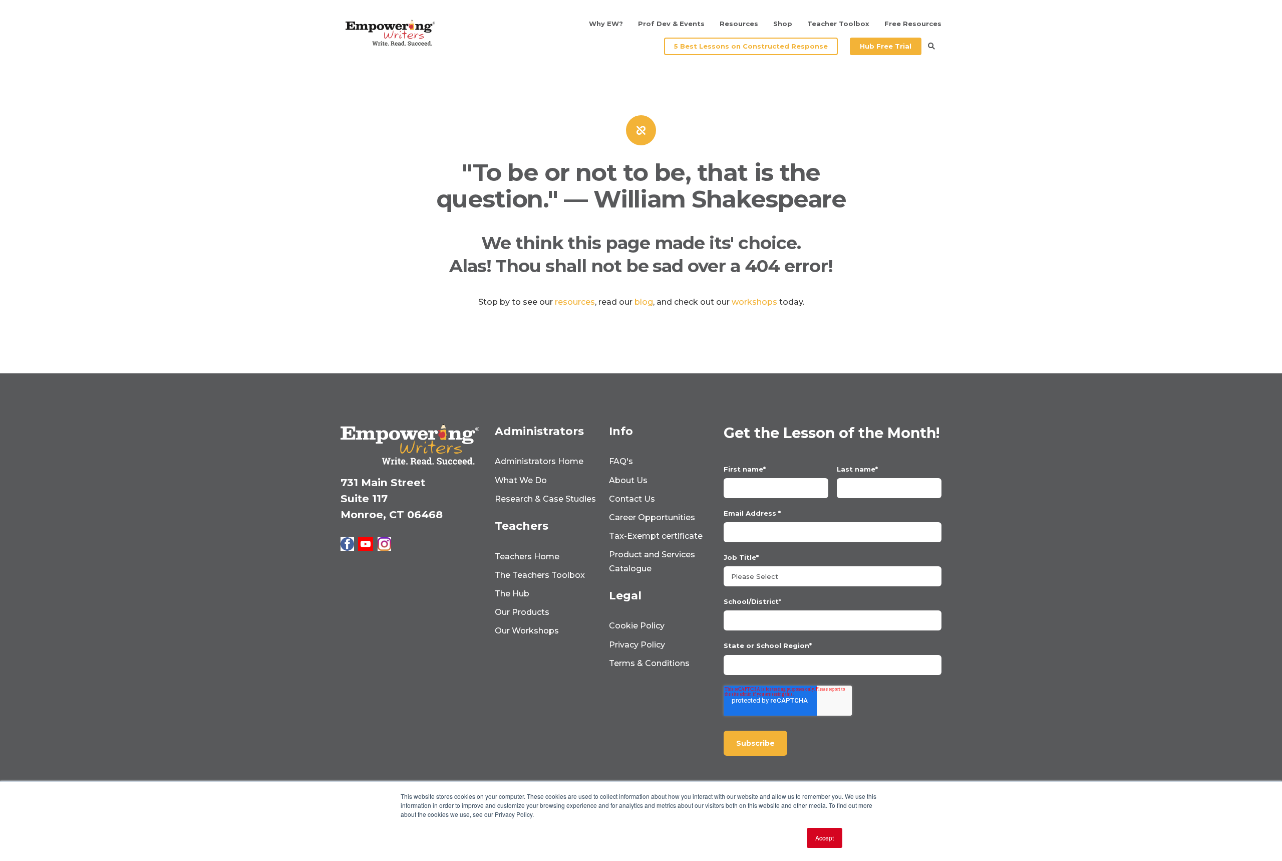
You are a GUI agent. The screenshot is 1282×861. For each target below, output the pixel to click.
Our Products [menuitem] (522, 612)
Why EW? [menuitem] (606, 24)
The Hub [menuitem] (512, 593)
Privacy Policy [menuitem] (637, 645)
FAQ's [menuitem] (621, 461)
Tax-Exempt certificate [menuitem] (656, 536)
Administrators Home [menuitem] (539, 461)
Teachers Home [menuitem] (527, 556)
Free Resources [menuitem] (912, 24)
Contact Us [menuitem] (632, 499)
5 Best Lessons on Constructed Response (751, 46)
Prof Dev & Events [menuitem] (671, 24)
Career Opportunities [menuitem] (652, 517)
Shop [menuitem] (782, 24)
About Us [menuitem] (628, 480)
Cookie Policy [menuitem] (637, 625)
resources (575, 302)
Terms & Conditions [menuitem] (649, 663)
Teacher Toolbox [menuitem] (838, 24)
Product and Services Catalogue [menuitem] (652, 561)
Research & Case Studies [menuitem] (545, 499)
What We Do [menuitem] (521, 480)
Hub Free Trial (885, 46)
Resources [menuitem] (739, 24)
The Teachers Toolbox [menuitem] (540, 575)
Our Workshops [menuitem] (527, 630)
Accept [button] (824, 837)
